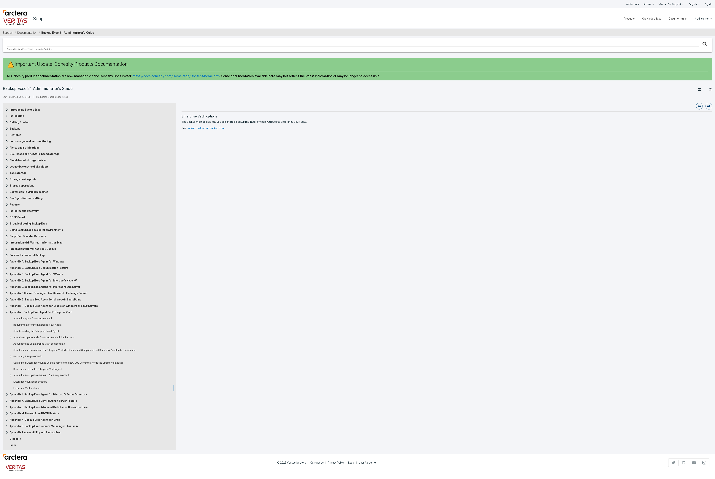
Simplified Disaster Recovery (28, 236)
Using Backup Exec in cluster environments (36, 229)
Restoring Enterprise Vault (27, 356)
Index (13, 445)
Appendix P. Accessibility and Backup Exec (35, 432)
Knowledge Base (651, 18)
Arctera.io (649, 4)
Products (629, 18)
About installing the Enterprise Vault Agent (36, 331)
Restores (15, 134)
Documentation (678, 18)
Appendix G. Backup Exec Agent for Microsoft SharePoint (45, 299)
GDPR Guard (17, 217)
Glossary (15, 438)
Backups (15, 128)
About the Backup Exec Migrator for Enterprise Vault (41, 375)
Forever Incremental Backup (27, 255)
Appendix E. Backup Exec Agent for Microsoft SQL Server (45, 286)
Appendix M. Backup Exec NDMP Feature (34, 413)
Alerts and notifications (24, 147)
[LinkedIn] (684, 463)
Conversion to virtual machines (29, 191)
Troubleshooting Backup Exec (28, 223)
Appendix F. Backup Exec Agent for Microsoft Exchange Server (48, 293)
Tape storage (18, 172)
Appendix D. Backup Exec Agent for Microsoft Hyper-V (43, 280)
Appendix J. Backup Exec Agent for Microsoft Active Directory (48, 394)
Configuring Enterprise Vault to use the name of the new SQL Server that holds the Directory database (68, 362)
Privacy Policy (336, 462)
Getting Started (19, 122)
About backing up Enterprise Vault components (39, 343)
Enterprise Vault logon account (30, 381)
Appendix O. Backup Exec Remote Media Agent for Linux (44, 426)
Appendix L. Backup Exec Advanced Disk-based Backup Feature (49, 407)
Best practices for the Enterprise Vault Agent (37, 369)
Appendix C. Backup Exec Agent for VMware (36, 274)
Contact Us (317, 462)
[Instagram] (704, 463)
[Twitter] (673, 463)
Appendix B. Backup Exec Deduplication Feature (39, 267)
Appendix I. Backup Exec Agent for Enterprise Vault (41, 312)
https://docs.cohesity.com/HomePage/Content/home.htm (176, 76)
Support (8, 32)
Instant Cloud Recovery (24, 210)
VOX (661, 4)
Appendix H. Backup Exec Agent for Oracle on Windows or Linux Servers (54, 305)
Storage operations (22, 185)
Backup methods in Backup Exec (206, 128)
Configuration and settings (27, 198)
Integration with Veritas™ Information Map (36, 242)
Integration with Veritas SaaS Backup (33, 248)
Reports (15, 204)
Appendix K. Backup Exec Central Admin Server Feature (43, 400)
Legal (351, 462)
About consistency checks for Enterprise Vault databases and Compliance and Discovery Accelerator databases (74, 350)
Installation (17, 115)
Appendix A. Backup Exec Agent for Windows (37, 261)
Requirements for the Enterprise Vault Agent (37, 324)
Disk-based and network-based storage (34, 153)
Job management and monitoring (30, 141)
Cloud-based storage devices (28, 160)
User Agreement (368, 462)
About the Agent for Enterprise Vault (33, 318)
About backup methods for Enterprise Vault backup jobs (44, 337)
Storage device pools (23, 179)
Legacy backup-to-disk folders (29, 166)
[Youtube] (694, 463)
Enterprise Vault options (26, 388)
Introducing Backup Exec (25, 109)
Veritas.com (632, 4)
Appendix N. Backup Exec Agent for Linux (35, 419)
